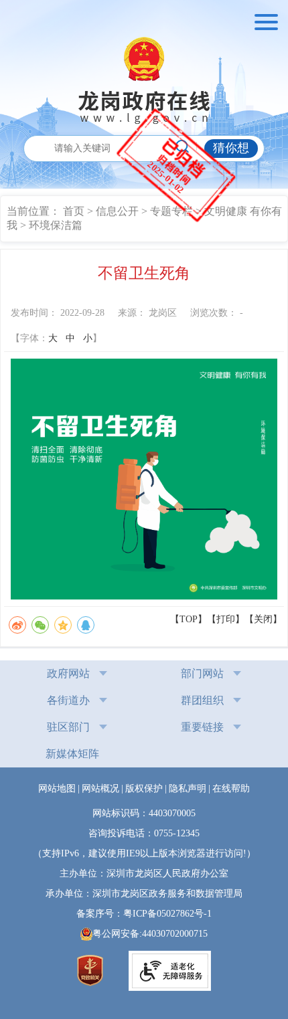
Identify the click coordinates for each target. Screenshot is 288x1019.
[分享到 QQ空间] (63, 625)
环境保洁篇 (55, 225)
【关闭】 (263, 619)
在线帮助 (231, 788)
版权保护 (144, 788)
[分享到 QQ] (85, 625)
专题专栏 (171, 211)
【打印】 (225, 619)
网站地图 (57, 788)
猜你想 (231, 148)
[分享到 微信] (40, 625)
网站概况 (100, 788)
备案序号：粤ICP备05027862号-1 (148, 914)
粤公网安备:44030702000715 (150, 934)
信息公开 (117, 211)
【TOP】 (188, 619)
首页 (73, 211)
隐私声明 (187, 788)
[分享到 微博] (17, 625)
